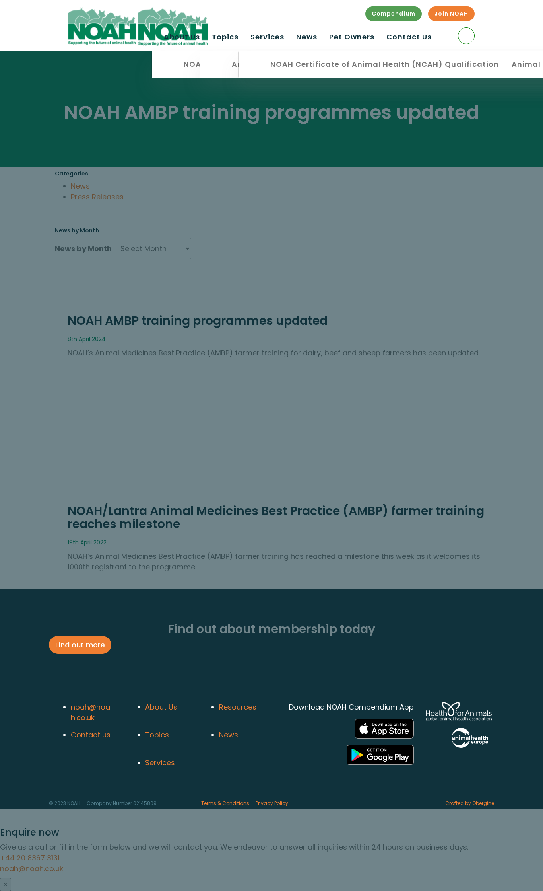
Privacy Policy (272, 803)
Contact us (91, 735)
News (306, 37)
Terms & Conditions (225, 803)
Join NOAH (451, 14)
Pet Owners (351, 37)
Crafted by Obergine (469, 803)
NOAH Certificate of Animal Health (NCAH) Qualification (384, 64)
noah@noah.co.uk (90, 712)
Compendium (393, 14)
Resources (237, 707)
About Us (182, 37)
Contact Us (409, 37)
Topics (225, 37)
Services (267, 37)
